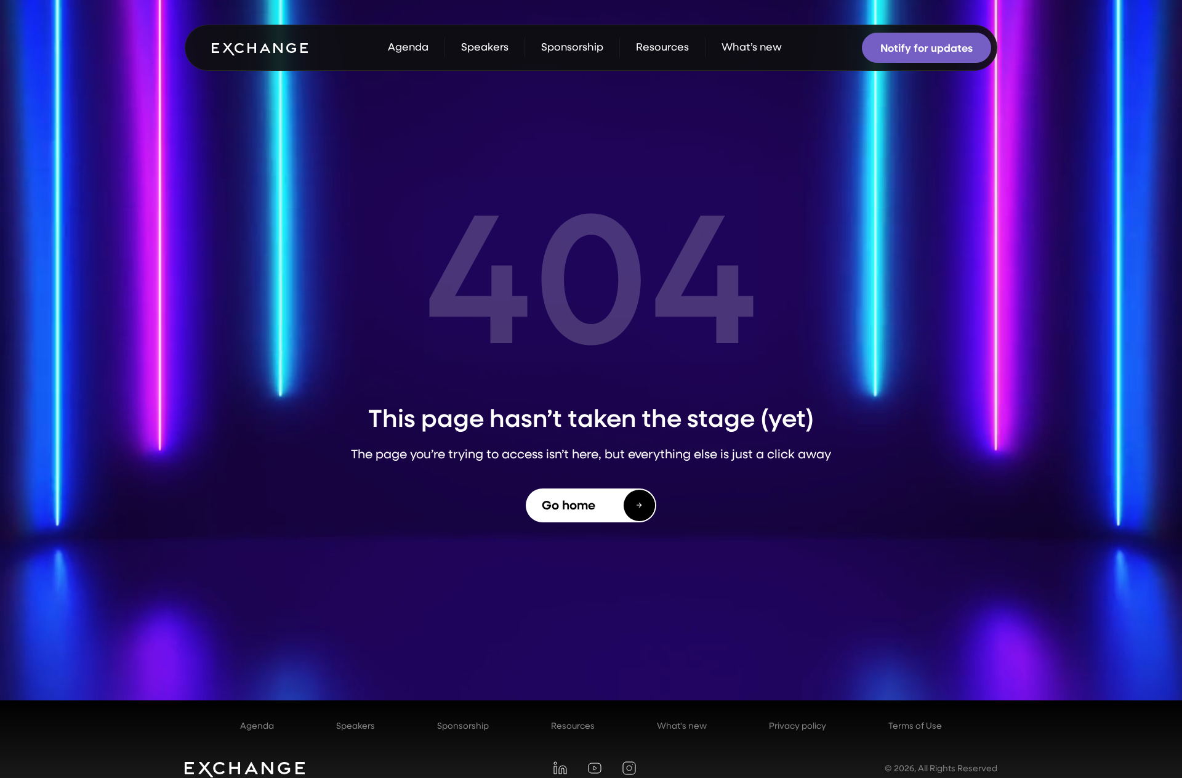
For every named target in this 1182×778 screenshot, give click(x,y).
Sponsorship (463, 725)
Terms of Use (915, 725)
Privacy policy (797, 725)
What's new (682, 725)
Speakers (355, 725)
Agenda (257, 725)
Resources (573, 725)
